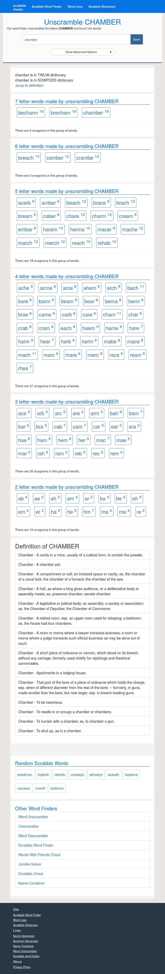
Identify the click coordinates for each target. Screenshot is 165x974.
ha (55, 511)
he (71, 511)
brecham (63, 112)
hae (24, 439)
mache (132, 229)
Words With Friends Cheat (39, 854)
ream (137, 354)
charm (102, 215)
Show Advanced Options (89, 52)
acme (48, 287)
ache (25, 287)
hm (89, 511)
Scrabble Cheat (30, 873)
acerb (26, 202)
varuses (23, 788)
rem (116, 453)
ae (39, 498)
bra (41, 426)
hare (136, 327)
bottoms (57, 788)
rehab (107, 242)
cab (60, 426)
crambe (87, 157)
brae (25, 314)
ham (44, 439)
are (78, 413)
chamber (96, 112)
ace (24, 413)
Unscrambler (28, 826)
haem (90, 327)
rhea (25, 368)
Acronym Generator (25, 941)
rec (98, 453)
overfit (40, 788)
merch (55, 242)
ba (104, 498)
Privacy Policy (22, 967)
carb (68, 314)
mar (24, 453)
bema (113, 301)
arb (42, 413)
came (47, 314)
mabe (112, 341)
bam (135, 413)
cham (112, 314)
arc (60, 413)
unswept (77, 774)
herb (68, 341)
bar (23, 426)
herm (89, 341)
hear (47, 341)
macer (106, 229)
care (89, 314)
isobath (113, 774)
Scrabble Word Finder (47, 6)
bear (91, 301)
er (40, 511)
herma (80, 229)
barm (46, 301)
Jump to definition (29, 85)
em (23, 511)
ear (116, 426)
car (98, 426)
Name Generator (24, 936)
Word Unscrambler (33, 816)
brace (101, 202)
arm (97, 413)
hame (114, 327)
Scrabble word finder (26, 956)
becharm (31, 112)
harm (25, 341)
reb (80, 453)
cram (46, 327)
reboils (59, 774)
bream (27, 215)
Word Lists (75, 6)
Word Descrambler (33, 835)
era (134, 426)
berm (135, 301)
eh (137, 498)
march (28, 242)
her (83, 439)
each (68, 327)
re (141, 511)
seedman (24, 774)
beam (69, 301)
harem (53, 229)
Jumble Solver (29, 864)
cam (79, 426)
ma (106, 511)
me (124, 511)
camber (57, 157)
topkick (43, 774)
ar (89, 498)
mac (102, 439)
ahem (92, 287)
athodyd (95, 774)
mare (72, 354)
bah (116, 413)
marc (50, 354)
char (135, 314)
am (72, 498)
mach (27, 354)
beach (76, 202)
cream (128, 215)
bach (135, 287)
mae (123, 439)
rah (42, 453)
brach (126, 202)
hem (64, 439)
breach (28, 157)
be (120, 498)
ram (61, 453)
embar (27, 229)
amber (50, 202)
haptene (131, 774)
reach (81, 242)
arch (113, 287)
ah (55, 498)
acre (69, 287)
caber (51, 215)
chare (75, 215)
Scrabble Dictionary (102, 6)
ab (22, 498)
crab (25, 327)
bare (25, 301)
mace (135, 341)
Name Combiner (31, 883)
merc (95, 354)
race (116, 354)
